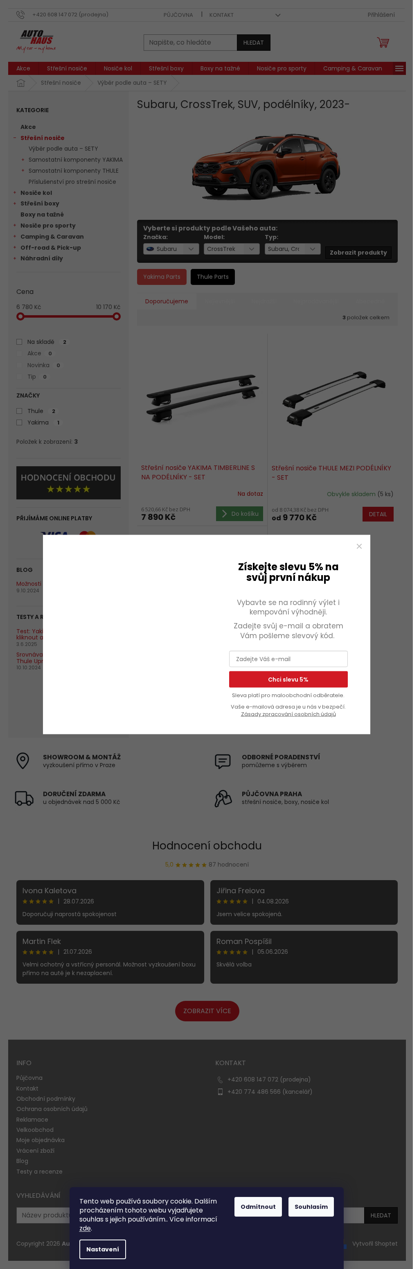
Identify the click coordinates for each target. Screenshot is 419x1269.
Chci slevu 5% (288, 679)
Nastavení (102, 1249)
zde (85, 1228)
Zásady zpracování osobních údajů (288, 714)
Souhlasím (311, 1207)
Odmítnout (258, 1207)
